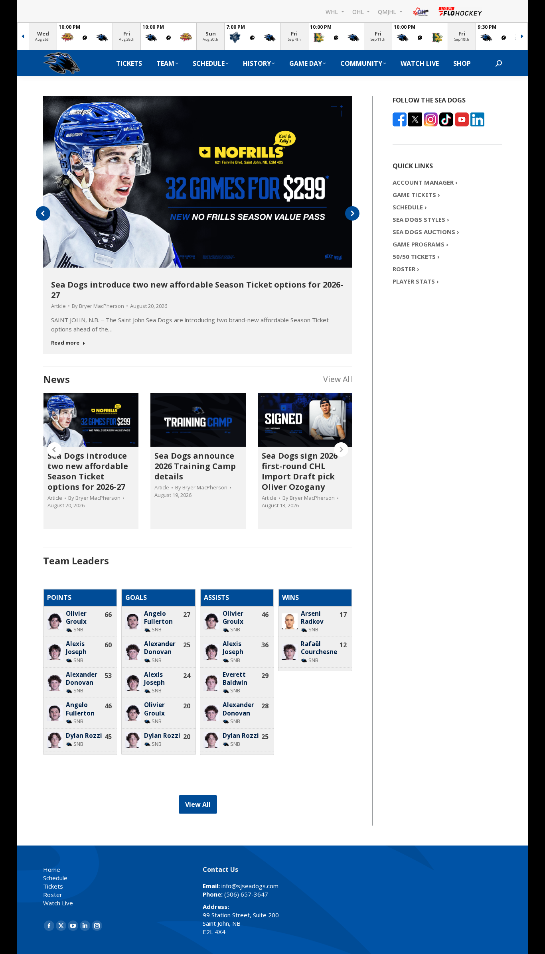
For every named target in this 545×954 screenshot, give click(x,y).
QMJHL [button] (388, 11)
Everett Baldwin (235, 678)
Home (51, 869)
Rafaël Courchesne (319, 648)
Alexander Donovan (81, 678)
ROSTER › (406, 269)
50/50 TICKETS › (416, 256)
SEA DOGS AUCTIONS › (426, 232)
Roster (52, 895)
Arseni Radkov (312, 617)
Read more (65, 342)
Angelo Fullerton (80, 709)
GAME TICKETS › (416, 195)
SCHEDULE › (410, 207)
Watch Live (58, 903)
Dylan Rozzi (84, 735)
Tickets (53, 886)
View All (337, 379)
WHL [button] (333, 11)
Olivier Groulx (76, 617)
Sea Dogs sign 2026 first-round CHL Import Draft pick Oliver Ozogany (300, 471)
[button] (43, 213)
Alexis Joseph (76, 648)
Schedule (55, 878)
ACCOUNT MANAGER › (425, 182)
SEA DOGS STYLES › (421, 219)
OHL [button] (358, 11)
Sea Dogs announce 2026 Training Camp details (195, 466)
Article (58, 305)
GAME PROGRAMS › (420, 244)
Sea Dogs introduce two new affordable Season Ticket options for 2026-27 (197, 289)
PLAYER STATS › (416, 281)
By (98, 305)
